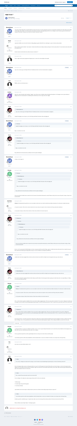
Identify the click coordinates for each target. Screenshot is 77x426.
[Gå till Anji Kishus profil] (9, 204)
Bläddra (6, 5)
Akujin (9, 40)
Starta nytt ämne (69, 22)
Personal (15, 8)
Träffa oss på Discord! (25, 5)
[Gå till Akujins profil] (9, 44)
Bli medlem (70, 2)
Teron (9, 106)
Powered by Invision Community (38, 424)
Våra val (38, 5)
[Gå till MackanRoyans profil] (6, 18)
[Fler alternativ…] (71, 27)
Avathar (9, 92)
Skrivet (18, 27)
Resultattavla (28, 8)
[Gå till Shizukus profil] (9, 174)
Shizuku (9, 170)
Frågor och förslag (16, 18)
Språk (35, 422)
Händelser (10, 8)
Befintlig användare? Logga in (60, 2)
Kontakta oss (40, 422)
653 (10, 115)
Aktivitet (18, 5)
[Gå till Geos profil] (9, 345)
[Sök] (72, 5)
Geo (9, 341)
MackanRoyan (12, 17)
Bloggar (11, 5)
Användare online (21, 8)
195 (10, 36)
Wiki (15, 5)
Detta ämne (67, 5)
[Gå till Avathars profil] (9, 95)
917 (10, 101)
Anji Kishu (9, 200)
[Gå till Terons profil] (9, 110)
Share (63, 18)
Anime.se (6, 2)
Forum (5, 8)
